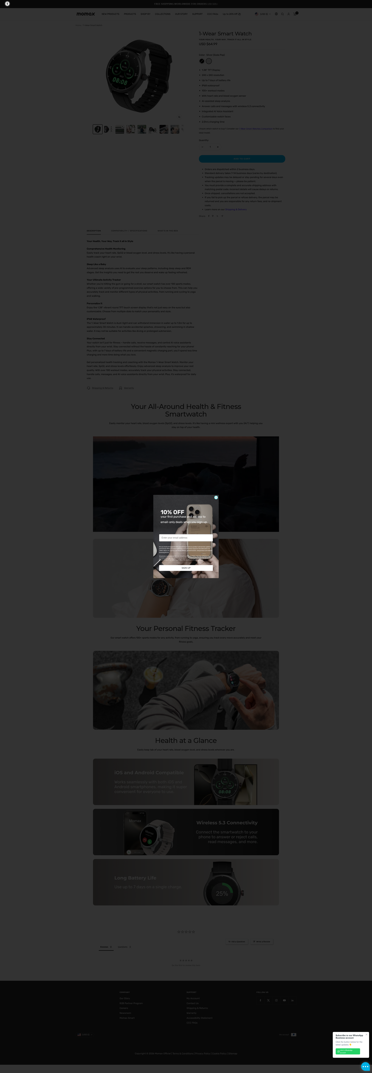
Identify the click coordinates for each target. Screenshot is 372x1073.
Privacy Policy (191, 556)
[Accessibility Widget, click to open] (7, 4)
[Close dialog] (216, 497)
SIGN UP (186, 568)
